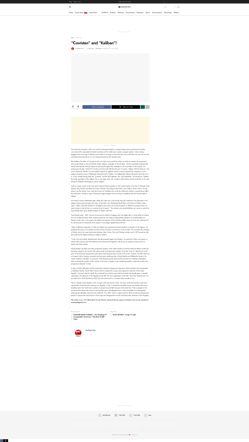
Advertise (75, 2)
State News (93, 12)
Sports (148, 12)
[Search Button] (179, 1)
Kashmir (113, 12)
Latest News (81, 12)
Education (140, 12)
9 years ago (90, 48)
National (121, 12)
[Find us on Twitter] (165, 7)
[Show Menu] (70, 7)
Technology (168, 12)
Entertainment (157, 12)
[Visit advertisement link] (167, 48)
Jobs (80, 2)
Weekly (176, 12)
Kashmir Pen (80, 48)
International (130, 12)
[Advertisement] (124, 22)
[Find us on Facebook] (161, 7)
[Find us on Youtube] (168, 7)
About (70, 2)
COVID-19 (104, 12)
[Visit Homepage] (124, 6)
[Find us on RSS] (172, 7)
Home (71, 12)
